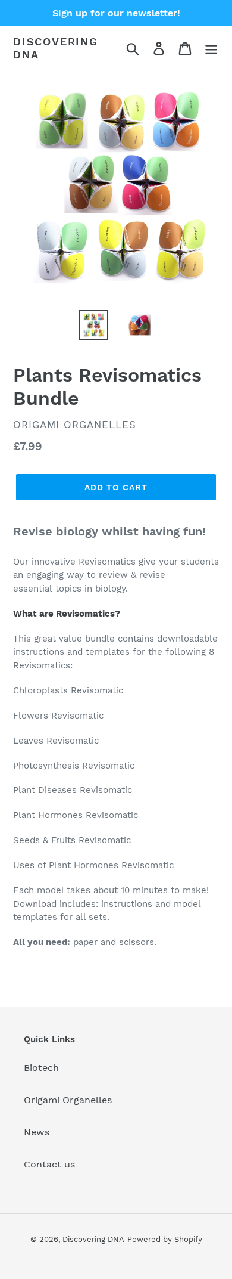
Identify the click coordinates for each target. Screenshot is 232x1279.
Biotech (41, 1067)
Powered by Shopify (164, 1239)
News (36, 1132)
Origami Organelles (68, 1099)
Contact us (49, 1164)
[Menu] (211, 48)
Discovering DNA (55, 48)
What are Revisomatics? (66, 613)
